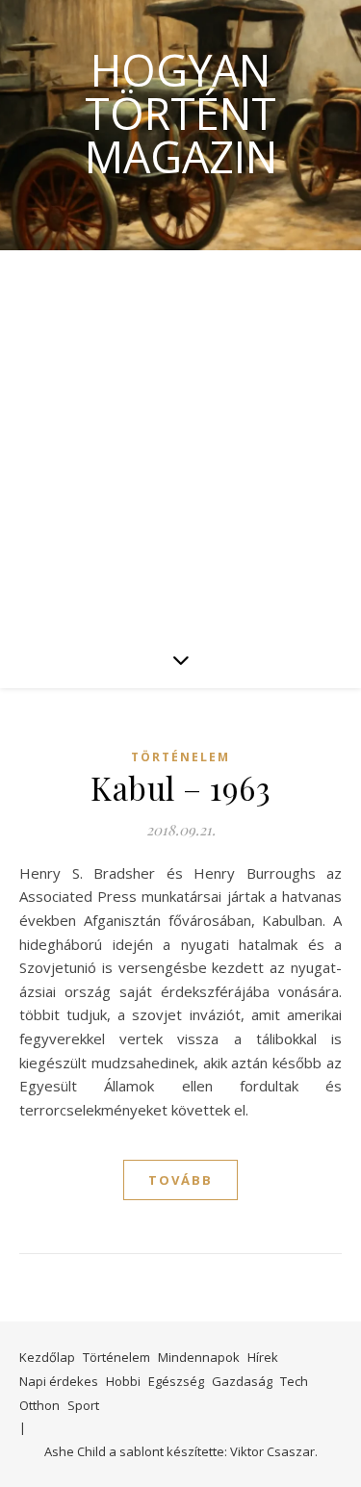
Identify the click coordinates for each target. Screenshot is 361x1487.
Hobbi (123, 1381)
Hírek (262, 1357)
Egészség (176, 1381)
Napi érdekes (58, 1381)
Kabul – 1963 (180, 787)
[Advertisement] (180, 440)
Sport (83, 1405)
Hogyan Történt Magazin (181, 113)
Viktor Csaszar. (274, 1451)
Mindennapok (199, 1357)
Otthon (39, 1405)
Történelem (180, 757)
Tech (294, 1381)
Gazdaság (242, 1381)
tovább (180, 1180)
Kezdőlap (47, 1357)
